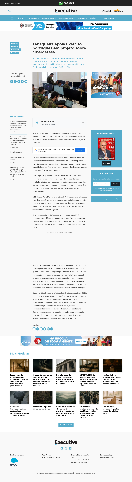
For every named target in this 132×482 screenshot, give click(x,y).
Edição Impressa (48, 18)
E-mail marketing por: (17, 455)
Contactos (103, 460)
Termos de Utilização (106, 455)
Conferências (109, 18)
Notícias (14, 53)
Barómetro (94, 18)
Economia (14, 43)
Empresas (14, 46)
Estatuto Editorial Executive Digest (80, 456)
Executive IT (15, 50)
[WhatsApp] (22, 81)
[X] (15, 81)
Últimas (20, 18)
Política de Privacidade (107, 457)
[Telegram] (51, 328)
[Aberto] (12, 18)
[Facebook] (11, 81)
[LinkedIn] (18, 81)
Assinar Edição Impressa (79, 462)
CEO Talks (81, 18)
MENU (7, 3)
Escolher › (80, 150)
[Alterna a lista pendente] (25, 18)
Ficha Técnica (46, 455)
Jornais (18, 3)
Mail (12, 3)
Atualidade (33, 18)
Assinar (106, 163)
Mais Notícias (66, 425)
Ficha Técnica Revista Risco (51, 457)
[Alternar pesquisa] (9, 11)
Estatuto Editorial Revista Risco (81, 460)
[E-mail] (25, 81)
